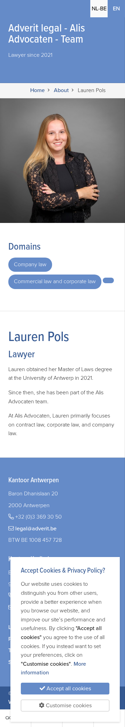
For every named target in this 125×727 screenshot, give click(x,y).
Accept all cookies (68, 688)
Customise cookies (68, 705)
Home (37, 90)
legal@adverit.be (36, 528)
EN (119, 8)
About (61, 90)
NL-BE (99, 8)
